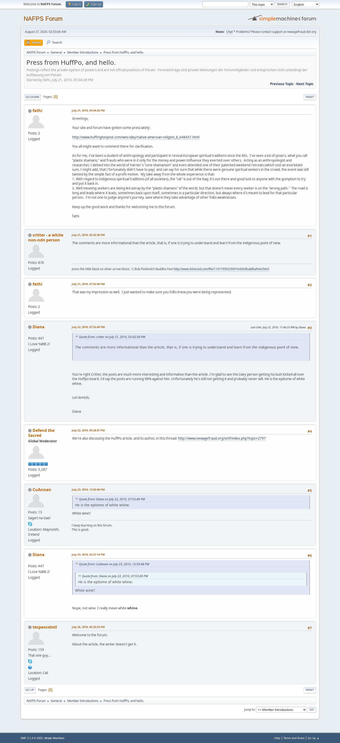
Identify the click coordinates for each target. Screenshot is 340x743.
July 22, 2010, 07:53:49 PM (88, 327)
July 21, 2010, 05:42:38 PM (88, 235)
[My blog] (30, 667)
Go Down (32, 97)
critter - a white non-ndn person (45, 237)
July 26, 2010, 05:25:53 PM (88, 627)
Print (310, 97)
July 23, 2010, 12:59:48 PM (88, 489)
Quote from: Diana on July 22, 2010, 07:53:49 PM (112, 499)
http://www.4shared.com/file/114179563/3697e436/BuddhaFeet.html (221, 269)
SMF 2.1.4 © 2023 (32, 738)
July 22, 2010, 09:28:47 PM (88, 430)
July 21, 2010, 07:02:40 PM (88, 284)
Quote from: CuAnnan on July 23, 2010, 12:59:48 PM (114, 564)
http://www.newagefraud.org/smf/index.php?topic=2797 (222, 438)
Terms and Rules (293, 738)
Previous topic (282, 84)
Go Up (29, 690)
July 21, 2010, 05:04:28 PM (88, 110)
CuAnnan (42, 489)
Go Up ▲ (313, 738)
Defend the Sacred (41, 433)
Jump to (249, 709)
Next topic (305, 84)
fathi (37, 110)
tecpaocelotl (45, 627)
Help (277, 738)
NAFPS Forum (43, 18)
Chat (229, 32)
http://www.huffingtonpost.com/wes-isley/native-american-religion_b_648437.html (135, 137)
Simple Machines (54, 738)
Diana (39, 327)
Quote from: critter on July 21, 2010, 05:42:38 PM (112, 337)
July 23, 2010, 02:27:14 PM (88, 554)
